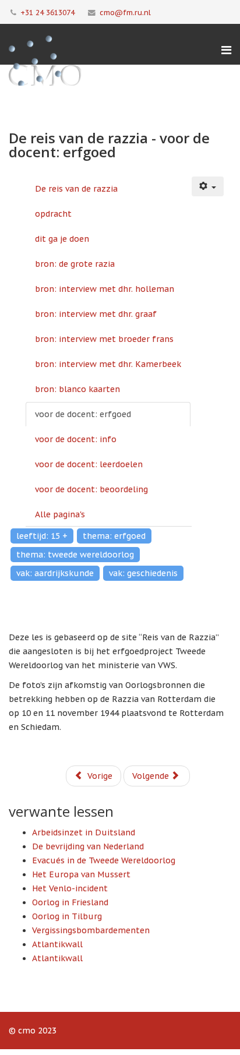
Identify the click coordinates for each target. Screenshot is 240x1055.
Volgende (151, 776)
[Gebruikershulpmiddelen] (208, 186)
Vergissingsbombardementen (91, 930)
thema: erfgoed (114, 536)
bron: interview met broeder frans (104, 339)
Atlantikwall (57, 944)
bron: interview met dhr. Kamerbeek (108, 364)
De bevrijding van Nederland (88, 846)
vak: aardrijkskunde (55, 573)
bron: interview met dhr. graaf (96, 314)
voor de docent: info (76, 439)
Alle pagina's (60, 514)
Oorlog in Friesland (70, 902)
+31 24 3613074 (47, 12)
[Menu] (226, 50)
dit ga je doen (62, 239)
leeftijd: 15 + (42, 536)
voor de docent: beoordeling (91, 489)
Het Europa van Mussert (81, 874)
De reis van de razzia (76, 189)
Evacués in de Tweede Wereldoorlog (103, 860)
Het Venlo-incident (70, 888)
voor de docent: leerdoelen (89, 464)
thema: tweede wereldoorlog (75, 554)
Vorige (98, 776)
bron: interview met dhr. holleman (104, 289)
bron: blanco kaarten (77, 389)
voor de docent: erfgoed (83, 414)
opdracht (53, 214)
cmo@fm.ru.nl (125, 12)
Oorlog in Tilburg (67, 916)
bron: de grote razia (75, 264)
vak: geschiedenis (143, 573)
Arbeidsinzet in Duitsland (83, 832)
